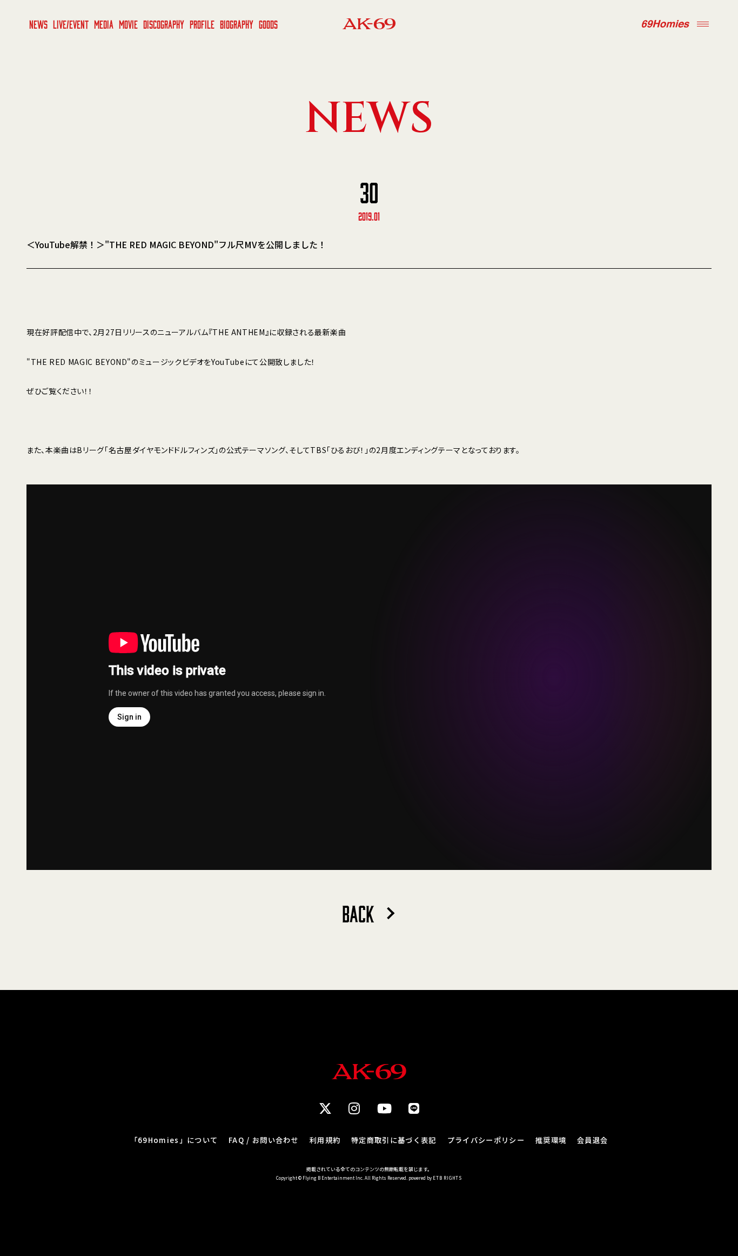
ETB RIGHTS (447, 1178)
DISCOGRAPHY (163, 23)
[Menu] (703, 23)
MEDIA (103, 23)
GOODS (268, 23)
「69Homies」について (174, 1140)
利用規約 (325, 1140)
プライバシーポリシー (486, 1140)
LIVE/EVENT (71, 23)
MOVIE (128, 23)
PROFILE (202, 23)
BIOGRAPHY (236, 23)
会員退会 (592, 1140)
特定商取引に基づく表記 (394, 1140)
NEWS (38, 23)
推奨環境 (550, 1140)
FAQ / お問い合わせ (264, 1140)
